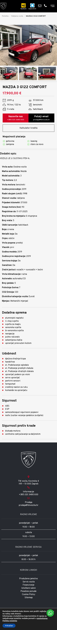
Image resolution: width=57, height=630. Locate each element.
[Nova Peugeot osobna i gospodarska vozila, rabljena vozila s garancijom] (3, 6)
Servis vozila (29, 582)
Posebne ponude (28, 591)
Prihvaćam (9, 626)
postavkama (42, 618)
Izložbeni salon (28, 588)
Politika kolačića (10, 620)
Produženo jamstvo (28, 578)
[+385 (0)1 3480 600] (46, 5)
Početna (5, 16)
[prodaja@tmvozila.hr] (40, 5)
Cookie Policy (28, 594)
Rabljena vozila (17, 16)
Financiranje (28, 585)
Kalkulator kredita (28, 128)
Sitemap (29, 597)
